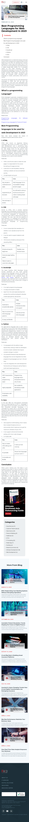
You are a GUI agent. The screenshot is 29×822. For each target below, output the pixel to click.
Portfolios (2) (9, 545)
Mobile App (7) (9, 542)
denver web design (7, 277)
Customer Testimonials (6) (12, 528)
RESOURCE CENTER (7, 788)
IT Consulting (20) (10, 540)
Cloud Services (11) (10, 526)
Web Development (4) (11, 552)
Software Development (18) (13, 550)
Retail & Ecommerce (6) (12, 547)
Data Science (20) (10, 531)
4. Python (8, 52)
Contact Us (16, 2)
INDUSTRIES (5, 785)
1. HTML (8, 45)
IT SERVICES (5, 780)
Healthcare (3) (9, 535)
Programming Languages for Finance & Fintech (14, 122)
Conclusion (6, 57)
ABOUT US (5, 777)
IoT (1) (7, 538)
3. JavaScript (9, 50)
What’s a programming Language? (13, 38)
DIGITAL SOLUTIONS (7, 782)
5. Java (7, 54)
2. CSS (7, 47)
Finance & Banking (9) (11, 533)
